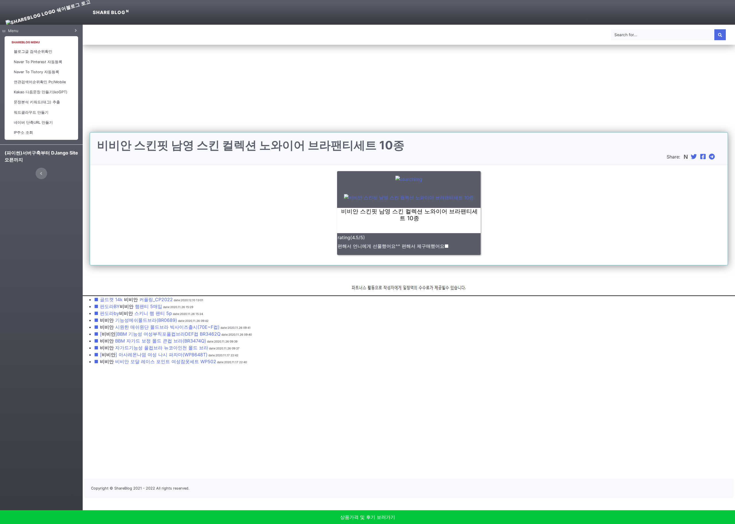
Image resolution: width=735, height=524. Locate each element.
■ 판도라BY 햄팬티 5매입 (128, 306)
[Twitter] (694, 157)
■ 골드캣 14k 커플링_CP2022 (133, 299)
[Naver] (686, 157)
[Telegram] (712, 157)
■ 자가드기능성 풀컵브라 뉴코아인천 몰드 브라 (151, 348)
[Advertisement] (409, 92)
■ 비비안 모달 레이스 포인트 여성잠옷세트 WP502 (155, 361)
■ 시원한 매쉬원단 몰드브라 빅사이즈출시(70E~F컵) (157, 327)
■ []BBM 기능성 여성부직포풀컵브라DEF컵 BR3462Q (157, 334)
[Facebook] (703, 157)
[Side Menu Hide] (41, 173)
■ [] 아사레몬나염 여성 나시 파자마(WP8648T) (151, 354)
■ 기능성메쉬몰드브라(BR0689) (135, 320)
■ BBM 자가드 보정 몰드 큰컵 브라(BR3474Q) (150, 341)
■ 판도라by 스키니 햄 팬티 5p (133, 313)
